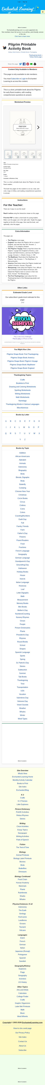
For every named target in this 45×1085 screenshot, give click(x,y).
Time (22, 684)
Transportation (22, 687)
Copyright (7, 1022)
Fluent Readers (22, 540)
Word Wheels (22, 1016)
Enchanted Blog (22, 790)
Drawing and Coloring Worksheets (22, 387)
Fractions (22, 547)
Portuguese (22, 954)
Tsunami (22, 927)
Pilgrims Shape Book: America (22, 358)
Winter (22, 715)
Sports (22, 656)
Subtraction (22, 670)
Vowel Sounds (22, 705)
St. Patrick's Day (22, 663)
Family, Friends (23, 526)
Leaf (22, 589)
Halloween (22, 568)
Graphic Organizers (22, 1003)
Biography (23, 470)
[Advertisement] (22, 21)
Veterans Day (22, 701)
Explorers (22, 969)
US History (22, 982)
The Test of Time (22, 847)
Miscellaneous (22, 408)
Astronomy (22, 467)
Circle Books (23, 498)
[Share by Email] (31, 64)
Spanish (22, 958)
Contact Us (22, 1041)
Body (23, 481)
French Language (22, 551)
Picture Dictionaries (22, 628)
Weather (22, 708)
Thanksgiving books (35, 55)
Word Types (22, 719)
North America (16, 52)
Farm (23, 530)
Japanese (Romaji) (22, 951)
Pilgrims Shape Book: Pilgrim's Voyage (22, 361)
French (22, 941)
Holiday (10, 52)
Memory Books (22, 603)
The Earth (22, 910)
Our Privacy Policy (22, 1033)
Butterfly (22, 484)
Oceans (23, 924)
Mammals (22, 886)
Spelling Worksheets (23, 390)
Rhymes (22, 638)
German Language (22, 558)
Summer (22, 673)
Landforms (22, 920)
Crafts (22, 380)
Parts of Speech (22, 840)
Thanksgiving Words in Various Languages (22, 404)
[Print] (35, 64)
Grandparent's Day (22, 561)
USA (22, 691)
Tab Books (22, 677)
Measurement (22, 600)
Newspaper (22, 833)
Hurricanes (22, 917)
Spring (22, 659)
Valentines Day (22, 698)
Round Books (22, 642)
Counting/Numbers (22, 516)
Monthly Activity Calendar (22, 780)
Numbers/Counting (22, 614)
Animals (22, 463)
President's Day (22, 635)
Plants (22, 631)
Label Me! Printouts (22, 1006)
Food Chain (22, 879)
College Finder (22, 996)
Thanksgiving (33, 52)
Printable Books (25, 52)
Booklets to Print (22, 383)
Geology (22, 914)
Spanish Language (22, 652)
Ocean (22, 621)
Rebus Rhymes (22, 815)
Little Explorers (22, 804)
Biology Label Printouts (23, 858)
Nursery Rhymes (22, 617)
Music (22, 1013)
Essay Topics (22, 830)
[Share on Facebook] (24, 64)
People (22, 624)
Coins (22, 509)
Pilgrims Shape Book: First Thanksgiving (22, 354)
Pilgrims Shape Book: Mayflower (22, 365)
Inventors (22, 979)
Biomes (22, 862)
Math (22, 596)
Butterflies (22, 868)
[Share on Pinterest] (27, 64)
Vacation (22, 694)
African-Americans (22, 456)
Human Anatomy (22, 883)
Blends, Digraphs (22, 477)
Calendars (22, 993)
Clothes (23, 505)
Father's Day (22, 533)
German (22, 945)
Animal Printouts (22, 855)
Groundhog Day (22, 565)
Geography (22, 554)
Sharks (22, 896)
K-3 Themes (22, 801)
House (22, 575)
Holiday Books (22, 572)
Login (19, 1)
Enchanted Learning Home (22, 777)
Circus (22, 502)
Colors (22, 512)
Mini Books (22, 607)
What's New (22, 773)
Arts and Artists (22, 990)
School (22, 645)
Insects (22, 579)
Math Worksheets (22, 397)
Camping (22, 488)
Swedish (22, 961)
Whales (22, 712)
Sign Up (25, 1)
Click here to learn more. (22, 36)
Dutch (22, 938)
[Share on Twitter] (20, 64)
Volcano (22, 930)
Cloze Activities (23, 826)
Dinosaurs (23, 872)
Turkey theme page (35, 57)
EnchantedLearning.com (32, 1022)
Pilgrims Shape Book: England (22, 368)
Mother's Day (22, 610)
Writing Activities (22, 836)
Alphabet (22, 460)
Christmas (22, 495)
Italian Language (22, 582)
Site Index (22, 787)
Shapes (23, 649)
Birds (23, 474)
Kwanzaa (22, 586)
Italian (22, 948)
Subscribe (15, 79)
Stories (22, 666)
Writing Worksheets (22, 394)
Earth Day (22, 519)
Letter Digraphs (23, 593)
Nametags (23, 401)
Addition (22, 453)
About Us (22, 1046)
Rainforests (22, 893)
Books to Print (22, 783)
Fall (22, 523)
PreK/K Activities (22, 812)
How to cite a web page (22, 1028)
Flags (22, 972)
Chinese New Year (22, 491)
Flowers (22, 537)
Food (23, 544)
